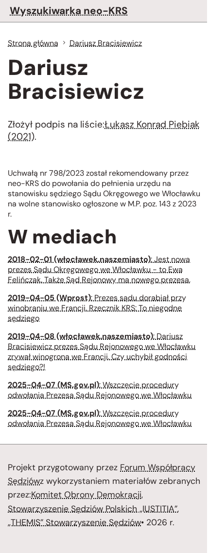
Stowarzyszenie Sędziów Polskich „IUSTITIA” (92, 508)
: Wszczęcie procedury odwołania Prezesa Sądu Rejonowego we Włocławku (100, 390)
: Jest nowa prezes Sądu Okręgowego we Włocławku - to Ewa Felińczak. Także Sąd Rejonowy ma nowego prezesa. (99, 269)
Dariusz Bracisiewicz (106, 43)
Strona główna (33, 43)
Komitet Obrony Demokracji (86, 494)
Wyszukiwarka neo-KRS (69, 10)
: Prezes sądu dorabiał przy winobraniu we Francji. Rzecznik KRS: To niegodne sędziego (97, 308)
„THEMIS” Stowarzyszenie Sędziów (74, 522)
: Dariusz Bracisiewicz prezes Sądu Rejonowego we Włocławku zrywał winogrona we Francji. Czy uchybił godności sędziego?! (101, 351)
